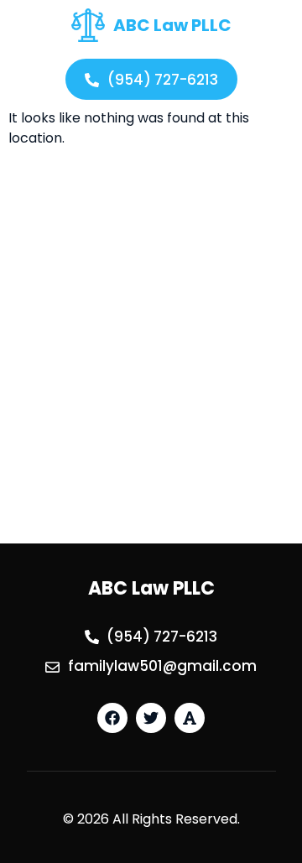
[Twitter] (151, 718)
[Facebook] (112, 718)
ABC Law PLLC (172, 25)
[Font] (189, 718)
